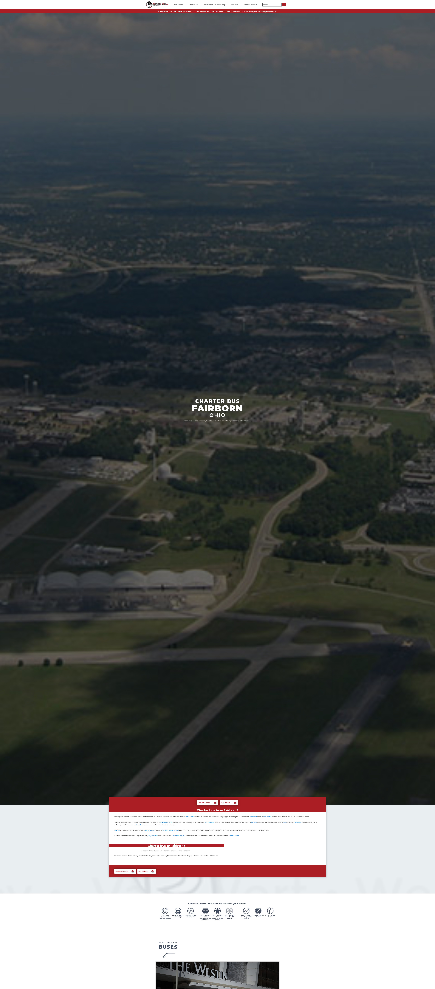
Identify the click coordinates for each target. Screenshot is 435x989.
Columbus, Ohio (265, 817)
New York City (209, 822)
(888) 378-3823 (152, 836)
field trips (165, 830)
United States (189, 817)
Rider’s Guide (234, 836)
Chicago (298, 822)
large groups (149, 830)
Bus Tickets (178, 5)
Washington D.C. (166, 822)
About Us (234, 5)
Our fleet (117, 830)
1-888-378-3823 (250, 5)
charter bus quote (179, 836)
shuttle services (174, 830)
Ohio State (139, 825)
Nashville (253, 822)
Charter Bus (193, 5)
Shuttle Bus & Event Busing (214, 5)
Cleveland (253, 817)
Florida (284, 822)
